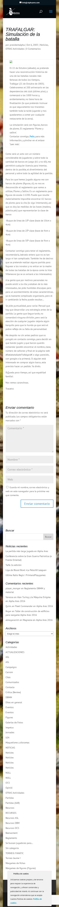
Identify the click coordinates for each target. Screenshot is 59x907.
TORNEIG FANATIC (15, 853)
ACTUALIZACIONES (15, 652)
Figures (9, 717)
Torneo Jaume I (13, 858)
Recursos (10, 807)
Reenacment (12, 832)
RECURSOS (11, 812)
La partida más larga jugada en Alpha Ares (27, 551)
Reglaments (11, 838)
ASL (7, 657)
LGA (7, 737)
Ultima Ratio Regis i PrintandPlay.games (26, 575)
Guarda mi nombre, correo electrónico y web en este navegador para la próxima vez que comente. (27, 491)
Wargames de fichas (15, 863)
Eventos (10, 707)
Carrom (9, 672)
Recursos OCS (12, 828)
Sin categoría (12, 848)
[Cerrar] (49, 874)
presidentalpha (17, 44)
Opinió (9, 787)
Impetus (10, 727)
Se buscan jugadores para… (19, 843)
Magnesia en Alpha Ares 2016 (38, 620)
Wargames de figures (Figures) (21, 868)
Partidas (10, 797)
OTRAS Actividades (15, 48)
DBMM (9, 697)
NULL (8, 772)
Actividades (11, 647)
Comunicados (12, 682)
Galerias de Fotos (14, 722)
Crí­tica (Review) (13, 692)
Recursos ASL (12, 817)
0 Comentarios (33, 48)
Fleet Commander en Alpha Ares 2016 (34, 606)
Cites (8, 677)
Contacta (10, 687)
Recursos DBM (13, 823)
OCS (8, 782)
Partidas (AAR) (13, 802)
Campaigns (11, 667)
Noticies (44, 44)
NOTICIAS (10, 747)
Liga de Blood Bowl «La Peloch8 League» (26, 570)
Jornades (10, 732)
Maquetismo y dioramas (17, 742)
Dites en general (14, 702)
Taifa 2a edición (13, 565)
